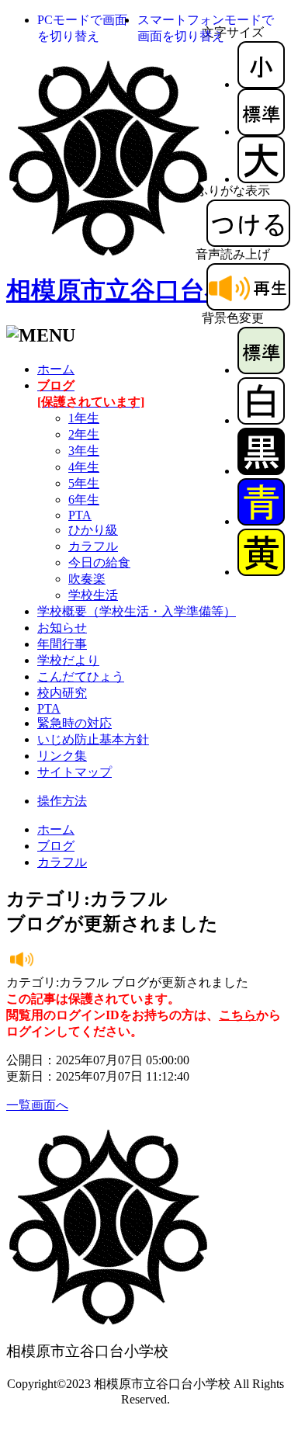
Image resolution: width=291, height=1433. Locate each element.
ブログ (55, 845)
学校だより (68, 660)
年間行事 (62, 644)
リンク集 (62, 755)
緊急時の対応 (74, 723)
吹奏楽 (87, 578)
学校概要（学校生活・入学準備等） (136, 611)
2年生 (83, 434)
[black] (261, 470)
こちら (237, 1015)
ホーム (55, 369)
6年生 (83, 499)
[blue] (261, 521)
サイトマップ (74, 772)
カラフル (93, 546)
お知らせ (62, 627)
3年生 (83, 450)
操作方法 (62, 800)
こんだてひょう (80, 676)
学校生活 (93, 595)
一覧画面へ (37, 1105)
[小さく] (261, 84)
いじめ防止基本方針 (93, 739)
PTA (80, 515)
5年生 (83, 483)
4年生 (83, 467)
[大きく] (261, 179)
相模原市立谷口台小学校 (142, 290)
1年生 (83, 418)
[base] (261, 369)
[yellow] (261, 571)
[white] (261, 420)
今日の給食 (99, 562)
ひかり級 (93, 529)
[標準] (261, 131)
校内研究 (62, 692)
